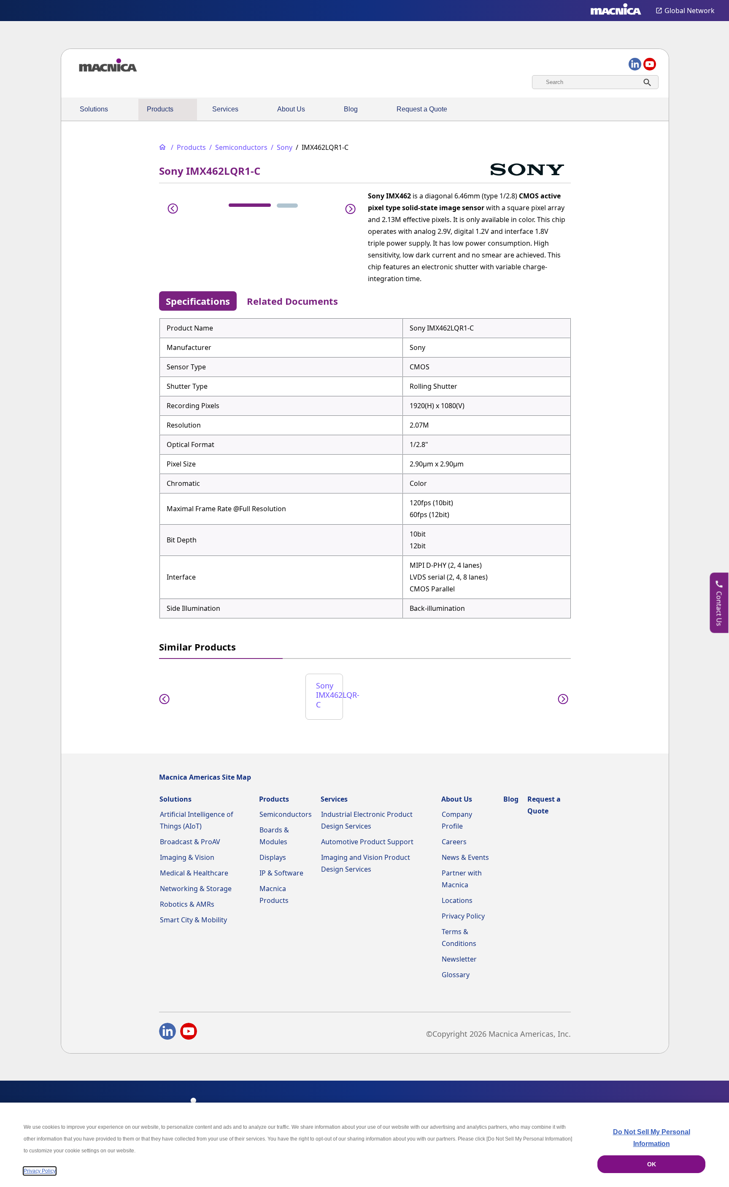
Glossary (456, 974)
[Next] (348, 207)
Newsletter (459, 959)
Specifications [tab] (198, 301)
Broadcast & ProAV (190, 841)
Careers (454, 841)
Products (160, 109)
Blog (351, 109)
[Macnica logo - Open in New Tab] (616, 10)
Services (225, 109)
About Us (291, 109)
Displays (272, 857)
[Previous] (173, 207)
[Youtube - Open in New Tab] (188, 1033)
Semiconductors (285, 814)
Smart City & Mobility (193, 919)
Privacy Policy (463, 916)
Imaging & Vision (187, 857)
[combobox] (595, 82)
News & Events (465, 857)
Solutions (94, 109)
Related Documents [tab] (292, 301)
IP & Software (281, 873)
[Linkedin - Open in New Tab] (167, 1033)
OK (651, 1164)
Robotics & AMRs (187, 904)
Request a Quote (422, 109)
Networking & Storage (196, 888)
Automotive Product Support (367, 841)
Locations (457, 900)
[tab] (250, 205)
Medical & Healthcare (194, 873)
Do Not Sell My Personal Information (651, 1137)
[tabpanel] (365, 468)
